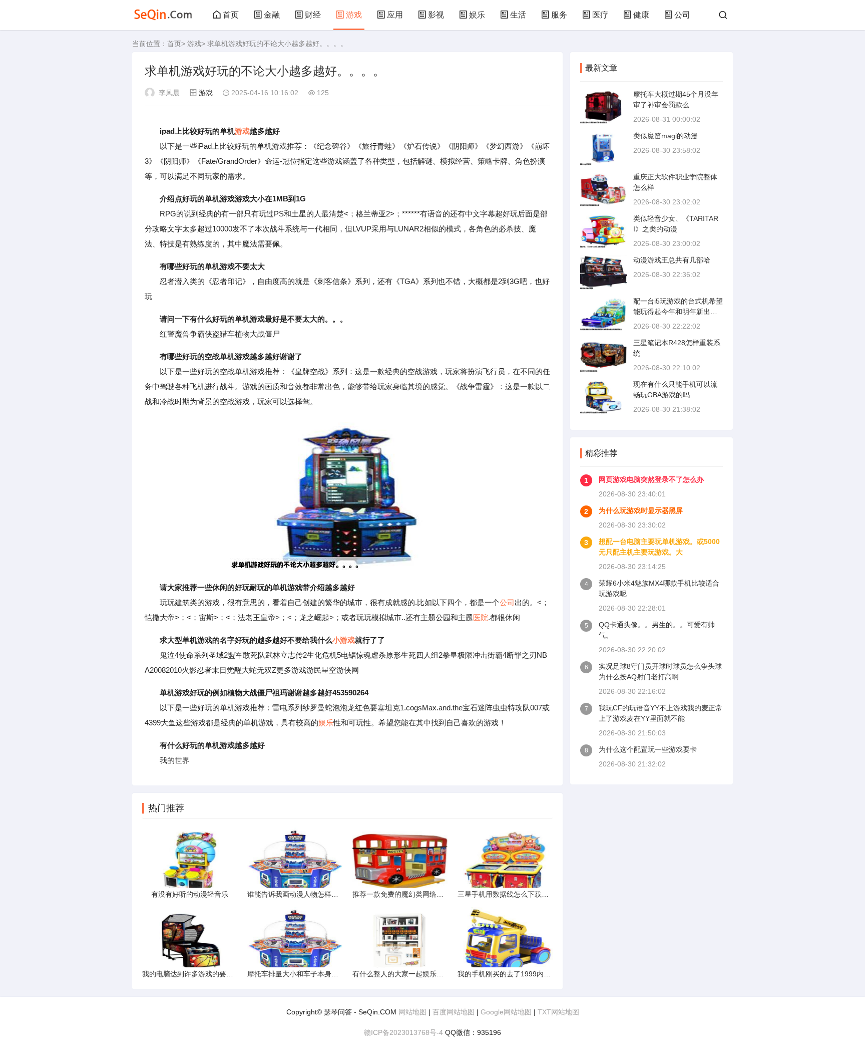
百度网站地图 (453, 1012)
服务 (559, 15)
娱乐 (477, 15)
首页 (231, 15)
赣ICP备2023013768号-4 (403, 1032)
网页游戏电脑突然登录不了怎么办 (651, 479)
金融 (272, 15)
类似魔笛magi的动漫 (665, 136)
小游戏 (343, 640)
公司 (682, 15)
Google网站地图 (506, 1012)
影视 (436, 15)
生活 (518, 15)
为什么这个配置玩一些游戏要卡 (648, 749)
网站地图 (412, 1012)
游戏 (354, 15)
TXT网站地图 (558, 1012)
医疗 (600, 15)
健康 (641, 15)
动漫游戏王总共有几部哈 (671, 260)
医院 (480, 617)
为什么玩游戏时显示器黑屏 (641, 510)
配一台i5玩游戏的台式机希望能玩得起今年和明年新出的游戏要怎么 (678, 311)
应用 (395, 15)
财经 (313, 15)
